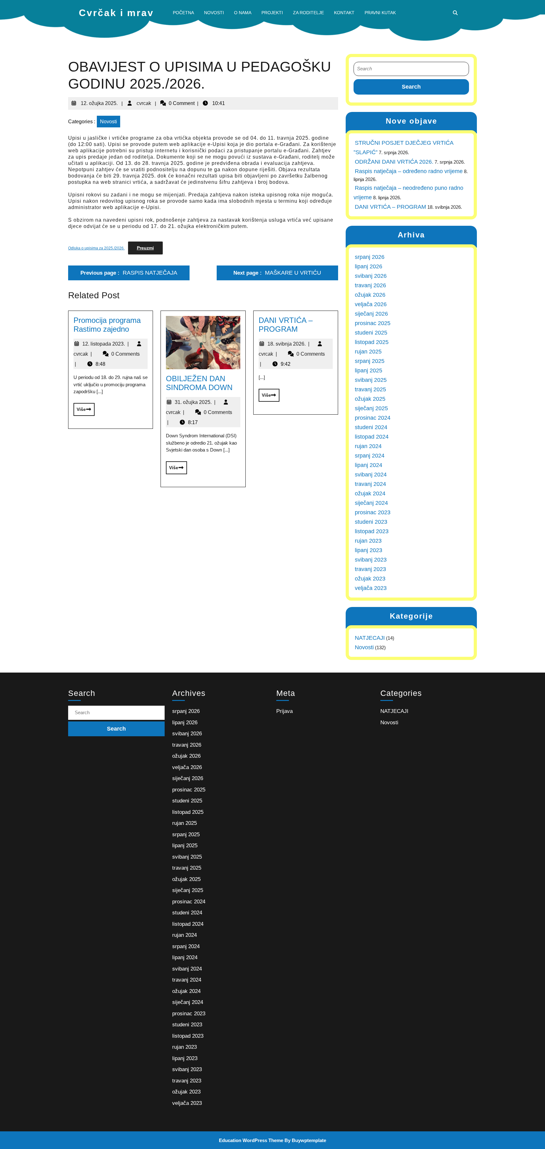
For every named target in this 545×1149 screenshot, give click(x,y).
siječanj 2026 (371, 314)
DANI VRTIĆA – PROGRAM (286, 325)
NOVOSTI (214, 12)
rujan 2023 (368, 541)
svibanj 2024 (371, 474)
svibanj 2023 (371, 560)
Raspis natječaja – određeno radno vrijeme (409, 171)
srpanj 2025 (369, 361)
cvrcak (143, 101)
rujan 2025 (368, 351)
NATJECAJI (370, 638)
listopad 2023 (372, 531)
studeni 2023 (371, 522)
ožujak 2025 (370, 399)
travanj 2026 (370, 285)
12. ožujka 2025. (98, 101)
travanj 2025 (370, 389)
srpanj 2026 (369, 257)
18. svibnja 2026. (288, 344)
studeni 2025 (371, 333)
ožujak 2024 (370, 493)
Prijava (284, 711)
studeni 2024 (371, 427)
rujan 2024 (368, 446)
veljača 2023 (371, 588)
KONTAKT (344, 12)
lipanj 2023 (368, 550)
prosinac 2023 (372, 512)
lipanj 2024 (368, 465)
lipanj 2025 (368, 370)
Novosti (108, 121)
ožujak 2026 (370, 295)
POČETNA (183, 12)
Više (79, 407)
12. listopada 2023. (105, 344)
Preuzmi (145, 247)
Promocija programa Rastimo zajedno (107, 325)
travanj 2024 (370, 484)
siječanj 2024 (371, 503)
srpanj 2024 (369, 455)
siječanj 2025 (371, 408)
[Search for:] (411, 69)
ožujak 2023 (370, 578)
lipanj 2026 (368, 266)
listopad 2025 (372, 342)
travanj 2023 (370, 569)
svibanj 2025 (371, 380)
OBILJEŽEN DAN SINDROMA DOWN (199, 383)
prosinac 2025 (372, 323)
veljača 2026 (371, 304)
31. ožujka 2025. (195, 402)
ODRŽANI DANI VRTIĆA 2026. (394, 162)
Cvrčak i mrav (116, 13)
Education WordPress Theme (251, 1140)
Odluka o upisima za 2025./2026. (96, 248)
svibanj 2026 (371, 276)
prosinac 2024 (372, 418)
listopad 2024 (372, 437)
